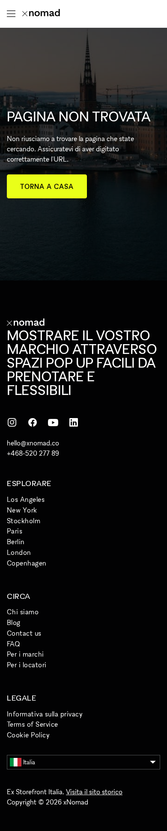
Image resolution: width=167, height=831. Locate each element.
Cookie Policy (28, 735)
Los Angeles (26, 499)
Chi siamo (23, 611)
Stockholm (23, 520)
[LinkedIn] (74, 422)
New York (22, 510)
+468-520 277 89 (33, 453)
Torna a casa (47, 186)
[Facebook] (32, 422)
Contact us (24, 633)
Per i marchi (25, 654)
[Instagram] (12, 422)
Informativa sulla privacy (45, 714)
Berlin (16, 541)
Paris (14, 531)
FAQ (13, 643)
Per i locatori (27, 664)
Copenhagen (27, 563)
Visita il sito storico (94, 791)
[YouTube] (53, 422)
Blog (14, 622)
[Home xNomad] (41, 13)
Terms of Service (32, 724)
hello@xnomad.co (33, 443)
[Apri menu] (11, 13)
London (19, 552)
